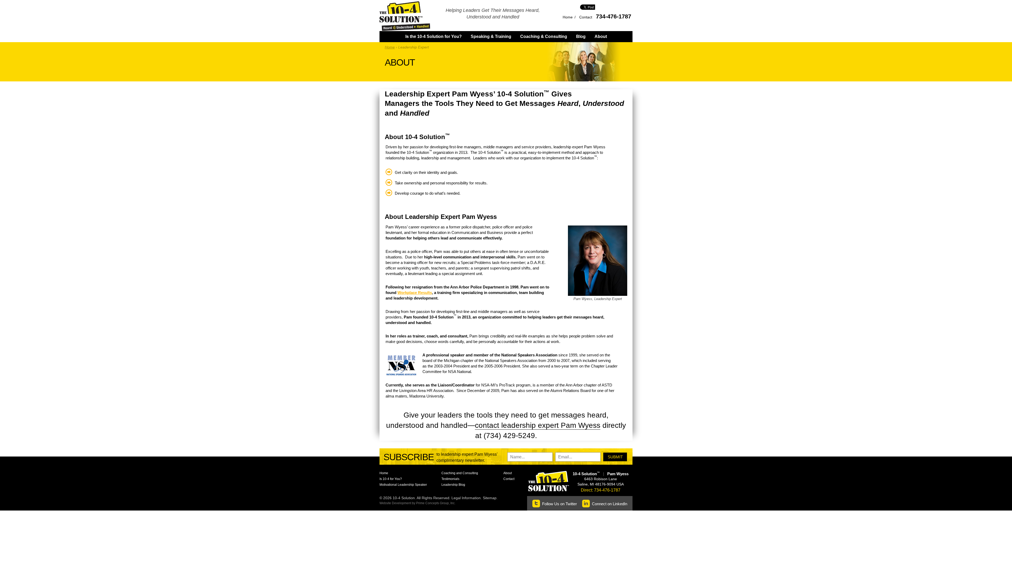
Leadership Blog (453, 485)
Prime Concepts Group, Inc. (435, 503)
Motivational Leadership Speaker (403, 485)
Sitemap (490, 498)
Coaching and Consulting (459, 473)
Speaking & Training (491, 36)
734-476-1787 (613, 16)
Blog (581, 36)
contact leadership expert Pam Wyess (537, 425)
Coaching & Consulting (543, 36)
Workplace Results (414, 292)
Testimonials (450, 479)
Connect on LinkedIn (609, 504)
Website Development (395, 503)
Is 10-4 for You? (391, 479)
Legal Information (466, 498)
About (601, 36)
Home (568, 17)
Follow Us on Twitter (559, 504)
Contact (585, 17)
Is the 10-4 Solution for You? (433, 36)
